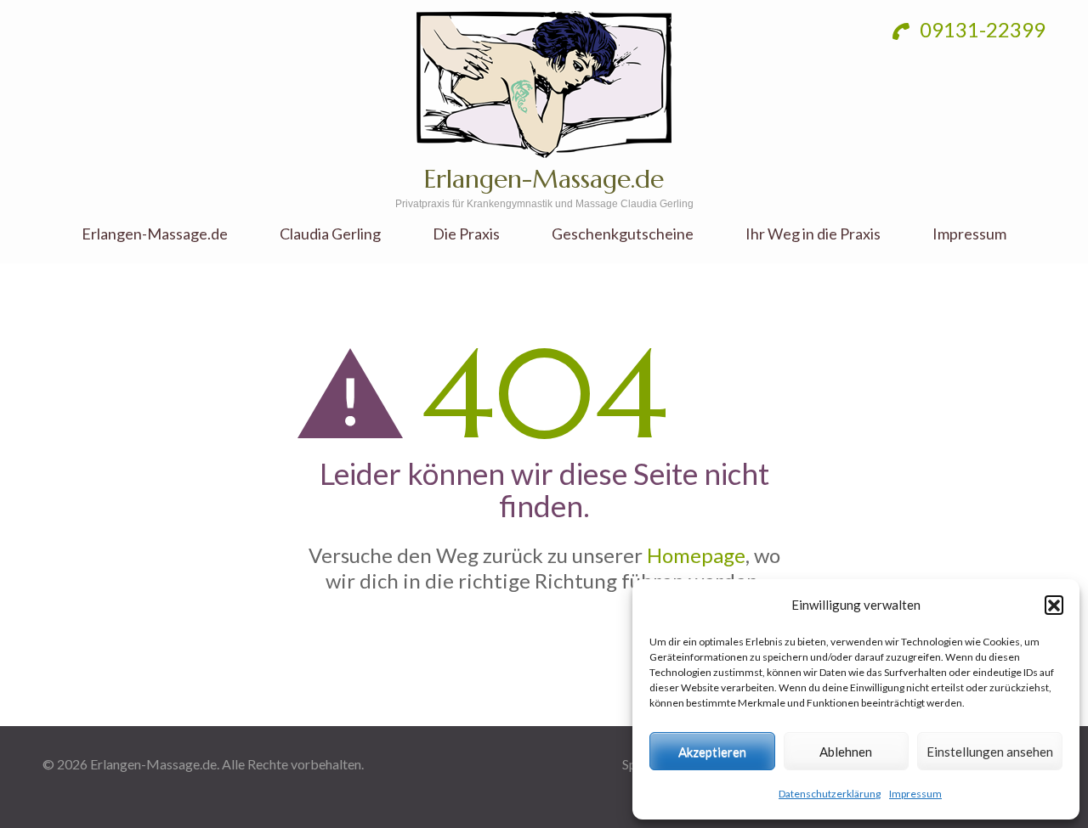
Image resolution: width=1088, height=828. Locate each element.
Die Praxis (466, 234)
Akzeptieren (712, 751)
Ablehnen (845, 751)
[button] (1054, 604)
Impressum (915, 793)
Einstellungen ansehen (989, 751)
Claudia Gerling (330, 234)
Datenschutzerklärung (830, 793)
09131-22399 (980, 29)
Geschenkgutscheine (623, 234)
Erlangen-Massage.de (544, 178)
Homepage (696, 555)
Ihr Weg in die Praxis (813, 234)
